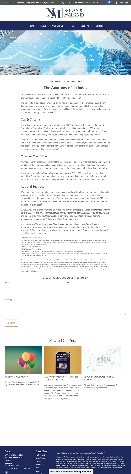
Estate (38, 461)
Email (69, 282)
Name (7, 282)
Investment (40, 458)
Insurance (40, 464)
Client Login (123, 2)
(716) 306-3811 (66, 2)
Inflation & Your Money (16, 377)
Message (9, 299)
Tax (37, 467)
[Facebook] (109, 2)
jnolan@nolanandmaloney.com (89, 2)
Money (38, 471)
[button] (31, 26)
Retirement (40, 455)
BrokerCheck (101, 453)
